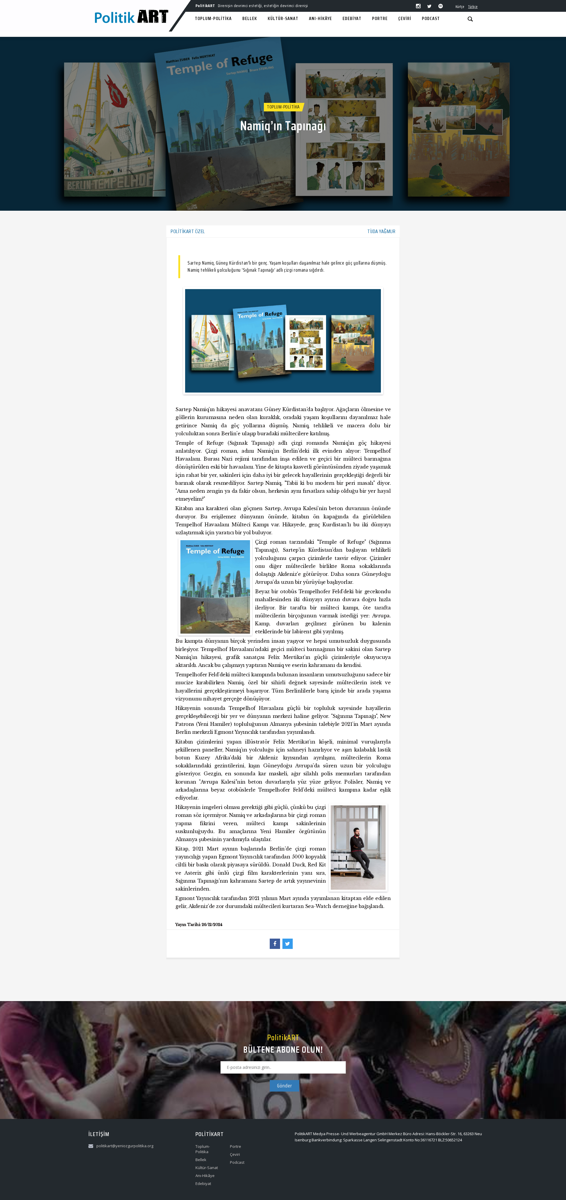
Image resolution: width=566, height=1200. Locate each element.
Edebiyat (203, 1183)
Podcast (237, 1162)
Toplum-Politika (283, 107)
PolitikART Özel (188, 231)
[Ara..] (470, 18)
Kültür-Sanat (206, 1167)
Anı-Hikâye (205, 1175)
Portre (235, 1146)
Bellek (200, 1159)
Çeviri (235, 1154)
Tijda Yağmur (381, 231)
